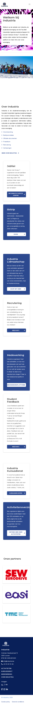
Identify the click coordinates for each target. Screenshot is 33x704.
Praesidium (6, 141)
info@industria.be (8, 661)
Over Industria (7, 677)
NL (2, 684)
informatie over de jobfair (16, 194)
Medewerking (6, 674)
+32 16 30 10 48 (8, 664)
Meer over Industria (9, 153)
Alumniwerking (8, 132)
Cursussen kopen (15, 493)
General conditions (18, 702)
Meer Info (15, 447)
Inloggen (4, 681)
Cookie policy (5, 702)
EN (7, 684)
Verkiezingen (7, 148)
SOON (16, 234)
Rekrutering (7, 145)
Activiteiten (6, 668)
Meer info (15, 330)
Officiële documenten (10, 138)
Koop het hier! (15, 289)
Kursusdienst (6, 671)
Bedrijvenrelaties (8, 135)
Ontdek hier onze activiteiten (15, 533)
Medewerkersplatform (15, 385)
